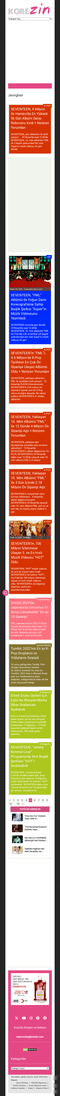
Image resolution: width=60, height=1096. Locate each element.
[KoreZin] (29, 14)
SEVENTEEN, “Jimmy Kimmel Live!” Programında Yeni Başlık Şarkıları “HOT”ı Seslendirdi (29, 756)
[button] (5, 593)
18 (18, 804)
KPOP (41, 1077)
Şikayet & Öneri (42, 1088)
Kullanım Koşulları (18, 1088)
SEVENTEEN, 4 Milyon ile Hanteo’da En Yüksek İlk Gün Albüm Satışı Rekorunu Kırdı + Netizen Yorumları (30, 118)
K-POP (47, 106)
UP (55, 1085)
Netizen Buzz (44, 599)
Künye (30, 1088)
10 (10, 804)
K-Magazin (45, 692)
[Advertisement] (30, 53)
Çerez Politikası (22, 1083)
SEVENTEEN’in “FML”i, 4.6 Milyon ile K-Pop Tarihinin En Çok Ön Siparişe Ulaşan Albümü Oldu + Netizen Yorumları (30, 362)
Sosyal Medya (44, 645)
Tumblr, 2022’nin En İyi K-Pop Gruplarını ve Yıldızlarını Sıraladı (30, 653)
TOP (55, 1078)
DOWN (55, 1091)
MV (49, 257)
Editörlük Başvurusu (38, 1083)
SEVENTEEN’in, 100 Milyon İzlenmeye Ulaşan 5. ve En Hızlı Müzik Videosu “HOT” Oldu (27, 553)
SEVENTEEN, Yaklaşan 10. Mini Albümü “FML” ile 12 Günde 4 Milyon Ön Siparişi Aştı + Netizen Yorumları (30, 426)
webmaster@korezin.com (30, 1036)
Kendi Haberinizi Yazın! (37, 1086)
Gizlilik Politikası (19, 1086)
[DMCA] (30, 1050)
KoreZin (30, 1077)
